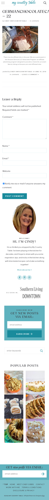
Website (6, 171)
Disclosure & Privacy (24, 490)
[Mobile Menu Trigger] (3, 4)
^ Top (5, 484)
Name (5, 146)
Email (5, 158)
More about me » (24, 270)
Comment (7, 117)
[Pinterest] (24, 277)
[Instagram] (29, 277)
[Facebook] (19, 277)
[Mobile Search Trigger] (44, 4)
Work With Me (13, 487)
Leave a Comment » (30, 74)
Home (12, 484)
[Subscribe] (43, 473)
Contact (40, 484)
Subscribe (23, 334)
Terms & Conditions (32, 487)
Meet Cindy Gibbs (25, 484)
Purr (43, 495)
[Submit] (42, 351)
